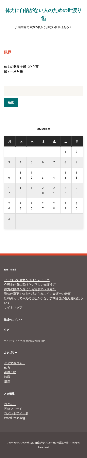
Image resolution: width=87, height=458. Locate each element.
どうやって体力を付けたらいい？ (27, 280)
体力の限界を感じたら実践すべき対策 (30, 289)
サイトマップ (13, 307)
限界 (43, 340)
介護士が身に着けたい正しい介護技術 (30, 284)
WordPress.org (14, 418)
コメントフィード (16, 413)
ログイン (10, 404)
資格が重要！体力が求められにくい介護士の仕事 (37, 294)
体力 (22, 340)
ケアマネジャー (12, 340)
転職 (37, 340)
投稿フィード (13, 409)
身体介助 (30, 340)
